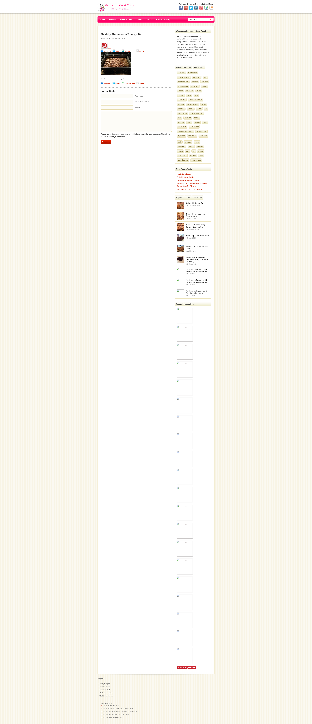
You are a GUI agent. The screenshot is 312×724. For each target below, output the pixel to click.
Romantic (188, 118)
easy (187, 151)
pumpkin (193, 155)
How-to (112, 19)
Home (102, 19)
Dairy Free (189, 91)
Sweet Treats (182, 127)
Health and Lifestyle (195, 100)
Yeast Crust (203, 136)
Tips (140, 19)
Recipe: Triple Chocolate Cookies (197, 236)
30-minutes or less (184, 77)
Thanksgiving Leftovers (185, 131)
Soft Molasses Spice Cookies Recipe (190, 189)
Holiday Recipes (192, 104)
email (142, 51)
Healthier (181, 104)
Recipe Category (163, 19)
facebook (107, 51)
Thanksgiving (194, 127)
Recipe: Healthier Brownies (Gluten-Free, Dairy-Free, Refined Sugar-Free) (197, 259)
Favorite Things (126, 19)
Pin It (110, 48)
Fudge (189, 95)
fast (194, 151)
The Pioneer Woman (106, 696)
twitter (118, 51)
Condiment (194, 86)
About (149, 19)
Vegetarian (181, 136)
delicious (200, 146)
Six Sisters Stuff (104, 690)
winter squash (196, 160)
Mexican (190, 109)
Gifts (196, 95)
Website (138, 107)
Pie (206, 109)
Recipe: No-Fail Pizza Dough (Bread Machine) (117, 709)
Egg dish (181, 95)
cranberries (181, 146)
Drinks (199, 91)
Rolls (179, 118)
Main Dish (181, 109)
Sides (189, 122)
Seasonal (181, 122)
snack (201, 155)
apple (179, 142)
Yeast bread (192, 136)
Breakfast (195, 82)
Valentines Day (201, 131)
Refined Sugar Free (196, 113)
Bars (205, 77)
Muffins (199, 109)
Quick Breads (182, 113)
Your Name (139, 96)
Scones (196, 118)
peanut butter (182, 155)
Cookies (204, 86)
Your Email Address (142, 102)
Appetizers (196, 77)
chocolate (188, 142)
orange (200, 151)
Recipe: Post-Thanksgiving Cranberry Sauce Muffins (119, 712)
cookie (197, 142)
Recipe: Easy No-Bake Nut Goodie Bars (115, 715)
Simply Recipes (104, 684)
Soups (205, 122)
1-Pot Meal (181, 73)
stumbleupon (130, 51)
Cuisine (180, 91)
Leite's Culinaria (104, 687)
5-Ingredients (192, 73)
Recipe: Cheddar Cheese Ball (112, 718)
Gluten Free (181, 100)
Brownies (204, 82)
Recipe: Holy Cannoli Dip (194, 203)
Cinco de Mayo (183, 86)
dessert (180, 151)
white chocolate (183, 160)
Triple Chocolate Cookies (185, 177)
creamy (191, 146)
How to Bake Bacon (184, 174)
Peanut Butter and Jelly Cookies (188, 180)
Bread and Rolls (183, 82)
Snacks (197, 122)
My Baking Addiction (106, 693)
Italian (204, 104)
